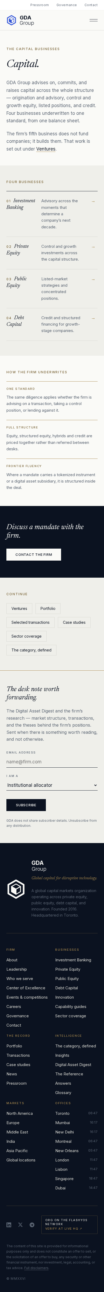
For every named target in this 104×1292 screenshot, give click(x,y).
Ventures (45, 149)
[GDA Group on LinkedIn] (8, 1224)
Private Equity (67, 969)
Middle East (17, 1132)
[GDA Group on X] (20, 1224)
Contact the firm (33, 554)
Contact (91, 5)
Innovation (64, 997)
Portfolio (48, 608)
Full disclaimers (36, 1268)
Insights (62, 1055)
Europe (12, 1122)
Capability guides (70, 1006)
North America (19, 1113)
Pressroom (39, 5)
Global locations (20, 1160)
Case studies (74, 622)
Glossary (63, 1092)
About (11, 959)
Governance (67, 5)
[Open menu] (94, 20)
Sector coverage (26, 636)
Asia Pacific (17, 1150)
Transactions (18, 1055)
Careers (13, 1006)
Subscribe (26, 805)
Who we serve (19, 978)
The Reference (69, 1073)
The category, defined (31, 650)
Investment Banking (73, 959)
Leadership (16, 969)
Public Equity (67, 978)
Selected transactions (30, 622)
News (11, 1073)
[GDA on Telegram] (32, 1224)
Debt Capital (66, 987)
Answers (63, 1083)
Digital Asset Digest (73, 1064)
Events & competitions (27, 997)
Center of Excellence (25, 987)
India (10, 1141)
